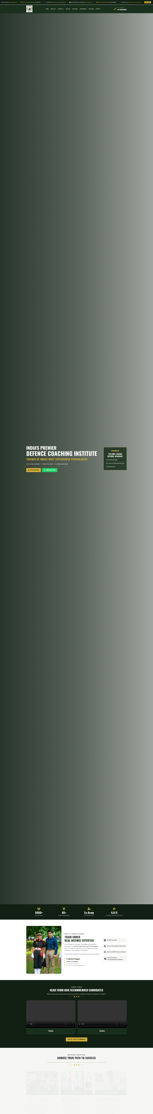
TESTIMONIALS (83, 9)
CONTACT (98, 9)
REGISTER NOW (34, 470)
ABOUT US (53, 9)
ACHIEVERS (75, 9)
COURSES (60, 9)
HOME (47, 9)
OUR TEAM (91, 9)
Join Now (148, 2)
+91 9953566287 (122, 10)
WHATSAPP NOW (50, 470)
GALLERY (68, 9)
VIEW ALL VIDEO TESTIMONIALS (76, 1039)
